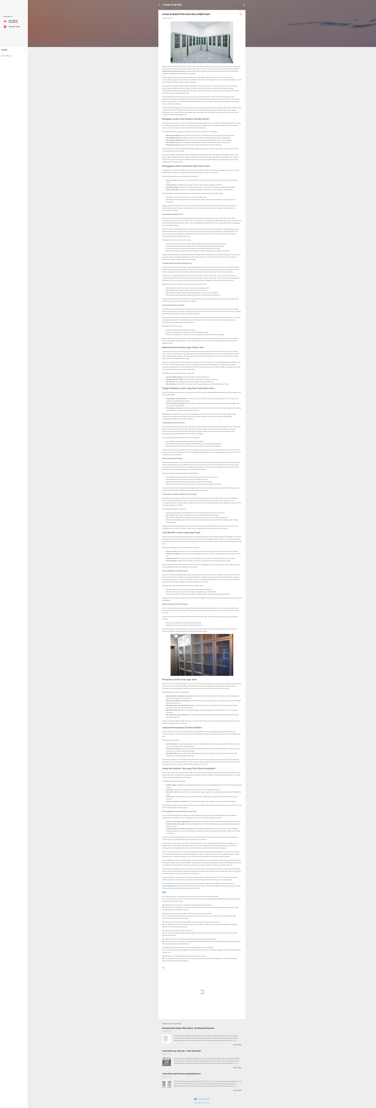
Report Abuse (6, 56)
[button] (240, 14)
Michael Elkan (206, 1102)
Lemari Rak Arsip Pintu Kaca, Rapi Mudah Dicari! (181, 1074)
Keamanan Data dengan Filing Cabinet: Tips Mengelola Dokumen (188, 1028)
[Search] (244, 5)
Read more (237, 1045)
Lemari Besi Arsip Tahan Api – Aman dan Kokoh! (181, 1051)
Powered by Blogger (203, 1099)
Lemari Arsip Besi (172, 4)
